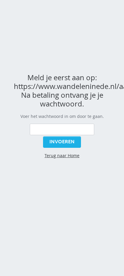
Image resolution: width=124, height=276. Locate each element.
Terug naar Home (62, 155)
